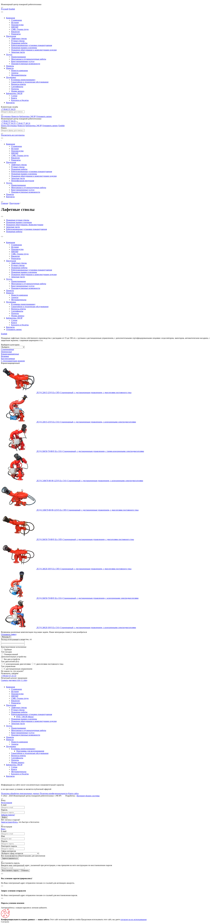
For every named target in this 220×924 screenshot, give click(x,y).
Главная (4, 203)
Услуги (9, 54)
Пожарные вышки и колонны (24, 48)
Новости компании (19, 70)
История (15, 22)
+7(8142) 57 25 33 (8, 676)
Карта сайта (73, 793)
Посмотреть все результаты (13, 135)
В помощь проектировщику (23, 80)
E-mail (3, 805)
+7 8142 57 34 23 (8, 109)
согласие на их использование (133, 919)
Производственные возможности (25, 64)
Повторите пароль (9, 846)
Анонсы (14, 73)
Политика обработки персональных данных (20, 793)
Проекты (10, 66)
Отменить (25, 870)
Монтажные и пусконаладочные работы (28, 59)
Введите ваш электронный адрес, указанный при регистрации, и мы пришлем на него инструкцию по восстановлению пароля (56, 865)
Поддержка (11, 77)
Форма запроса (17, 91)
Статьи (14, 96)
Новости (10, 68)
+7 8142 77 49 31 (23, 123)
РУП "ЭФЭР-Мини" (25, 717)
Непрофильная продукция (22, 181)
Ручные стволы (18, 41)
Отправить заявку (9, 634)
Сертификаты (17, 86)
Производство (17, 25)
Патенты (15, 89)
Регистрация (6, 803)
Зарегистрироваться (10, 858)
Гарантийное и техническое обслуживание (30, 82)
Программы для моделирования (30, 751)
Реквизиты (16, 34)
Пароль (4, 810)
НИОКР (14, 27)
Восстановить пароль (10, 870)
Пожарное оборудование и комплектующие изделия (34, 50)
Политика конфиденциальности (54, 793)
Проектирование (18, 57)
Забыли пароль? (8, 815)
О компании (16, 20)
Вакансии (15, 32)
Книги (14, 98)
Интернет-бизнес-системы (88, 796)
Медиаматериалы (18, 75)
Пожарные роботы (19, 43)
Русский (4, 9)
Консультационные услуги (22, 61)
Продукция (11, 36)
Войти (4, 817)
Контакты (10, 102)
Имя (3, 836)
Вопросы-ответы (18, 84)
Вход (3, 829)
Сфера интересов (8, 851)
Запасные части (18, 52)
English (12, 9)
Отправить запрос (44, 116)
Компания (10, 18)
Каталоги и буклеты (20, 100)
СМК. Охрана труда (20, 29)
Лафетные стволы (19, 38)
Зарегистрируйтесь (9, 822)
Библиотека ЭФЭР (14, 93)
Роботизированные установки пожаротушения (31, 45)
